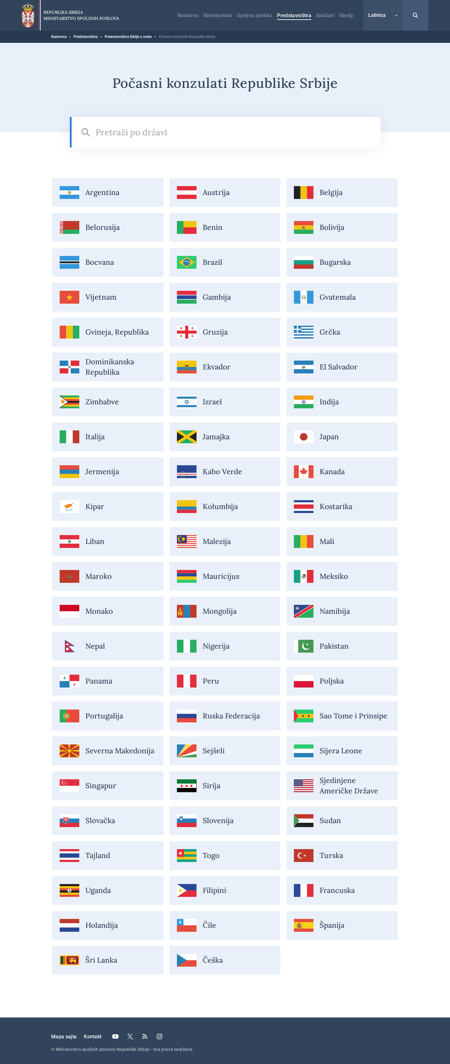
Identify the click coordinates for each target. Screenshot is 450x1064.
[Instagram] (159, 1036)
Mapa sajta (64, 1037)
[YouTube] (115, 1036)
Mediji (346, 15)
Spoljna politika (254, 15)
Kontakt (92, 1037)
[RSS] (145, 1036)
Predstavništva (294, 15)
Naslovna (188, 15)
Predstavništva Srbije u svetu (128, 37)
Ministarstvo (218, 15)
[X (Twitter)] (130, 1036)
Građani (325, 15)
